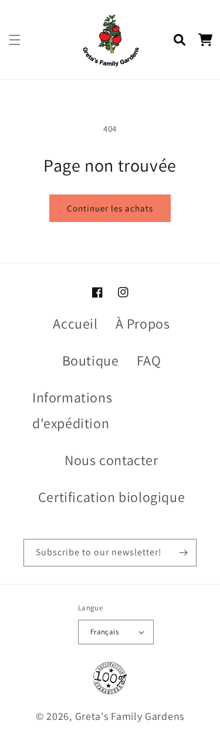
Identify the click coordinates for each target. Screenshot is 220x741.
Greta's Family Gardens (129, 716)
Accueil (75, 323)
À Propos (143, 323)
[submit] (183, 552)
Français (104, 632)
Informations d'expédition (72, 410)
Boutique (90, 360)
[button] (15, 40)
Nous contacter (111, 459)
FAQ (149, 360)
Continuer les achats (110, 208)
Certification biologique (111, 496)
